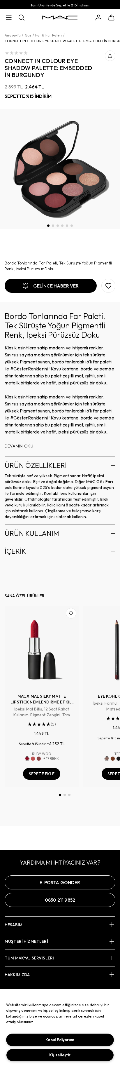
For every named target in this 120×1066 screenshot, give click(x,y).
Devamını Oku (19, 446)
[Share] (110, 55)
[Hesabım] (98, 17)
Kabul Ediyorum (59, 1039)
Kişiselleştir (59, 1055)
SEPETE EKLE (42, 773)
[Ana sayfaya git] (60, 17)
